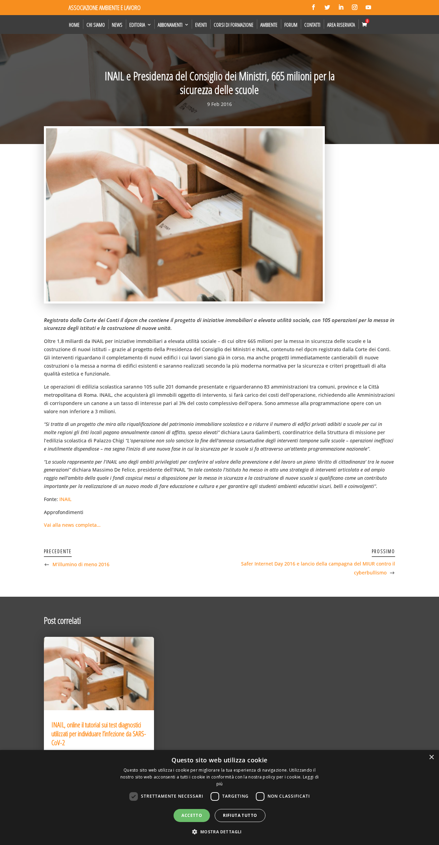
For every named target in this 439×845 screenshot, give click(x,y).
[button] (219, 832)
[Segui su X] (327, 7)
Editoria (137, 24)
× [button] (431, 757)
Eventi (201, 24)
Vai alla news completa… (72, 525)
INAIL (65, 499)
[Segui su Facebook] (313, 7)
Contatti (312, 24)
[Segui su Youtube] (368, 7)
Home (74, 24)
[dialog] (219, 797)
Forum (290, 24)
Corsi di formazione (233, 24)
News (117, 24)
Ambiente (268, 24)
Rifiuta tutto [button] (240, 815)
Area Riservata (341, 24)
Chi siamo (95, 24)
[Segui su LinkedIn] (340, 7)
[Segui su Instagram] (354, 7)
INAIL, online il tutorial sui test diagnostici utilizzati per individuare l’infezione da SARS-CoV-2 (98, 733)
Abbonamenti (170, 24)
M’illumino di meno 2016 (80, 564)
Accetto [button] (191, 815)
